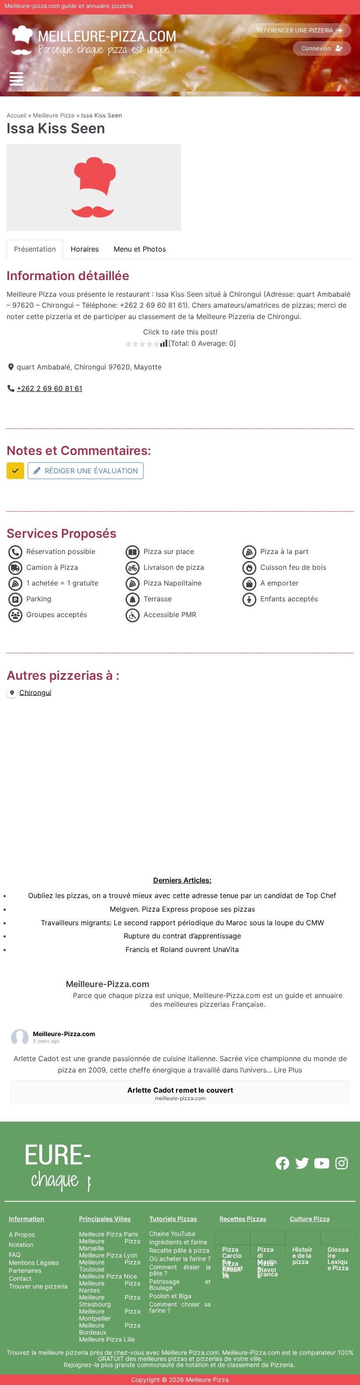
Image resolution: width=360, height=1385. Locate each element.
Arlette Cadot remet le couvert (180, 1090)
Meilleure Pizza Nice (108, 1276)
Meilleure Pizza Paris (108, 1234)
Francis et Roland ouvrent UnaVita (182, 949)
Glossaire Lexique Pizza (338, 1258)
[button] (16, 79)
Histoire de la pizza (302, 1255)
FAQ (15, 1254)
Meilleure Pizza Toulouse (109, 1265)
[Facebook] (282, 1163)
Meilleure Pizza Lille (107, 1339)
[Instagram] (341, 1163)
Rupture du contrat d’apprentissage (182, 935)
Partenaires (25, 1270)
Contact (20, 1278)
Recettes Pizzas (243, 1218)
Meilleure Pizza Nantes (109, 1286)
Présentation (35, 249)
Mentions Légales (34, 1262)
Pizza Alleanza (231, 1269)
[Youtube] (321, 1163)
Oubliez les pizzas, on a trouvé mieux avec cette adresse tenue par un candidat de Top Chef (182, 895)
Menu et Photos (140, 249)
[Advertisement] (182, 796)
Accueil (16, 115)
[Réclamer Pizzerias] (15, 470)
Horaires (85, 249)
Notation (21, 1244)
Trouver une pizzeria (38, 1286)
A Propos (22, 1234)
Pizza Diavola (266, 1269)
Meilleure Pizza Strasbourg (109, 1300)
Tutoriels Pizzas (173, 1218)
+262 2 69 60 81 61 (49, 388)
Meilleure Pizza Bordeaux (109, 1328)
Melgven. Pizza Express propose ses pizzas (182, 909)
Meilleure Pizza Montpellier (109, 1314)
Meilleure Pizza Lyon (108, 1255)
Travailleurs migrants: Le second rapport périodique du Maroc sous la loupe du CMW (182, 922)
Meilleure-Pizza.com (64, 1033)
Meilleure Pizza (54, 115)
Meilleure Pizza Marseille (109, 1244)
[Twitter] (302, 1163)
